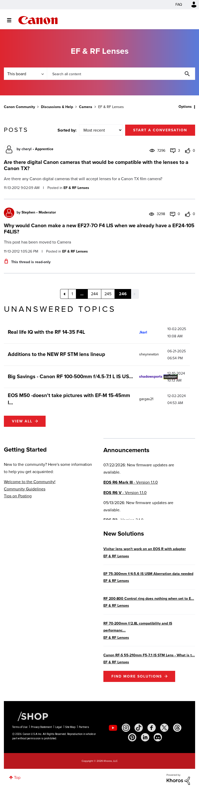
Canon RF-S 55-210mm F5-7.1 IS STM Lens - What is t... (149, 655)
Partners (84, 727)
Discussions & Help (57, 107)
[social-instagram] (126, 728)
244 (94, 294)
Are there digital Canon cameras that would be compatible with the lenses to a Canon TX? (96, 165)
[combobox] (121, 73)
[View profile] (9, 149)
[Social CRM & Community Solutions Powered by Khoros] (178, 779)
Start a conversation (160, 130)
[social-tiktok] (138, 728)
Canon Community (38, 20)
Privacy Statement (41, 727)
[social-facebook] (151, 728)
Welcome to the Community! (29, 482)
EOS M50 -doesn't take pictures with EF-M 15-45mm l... (69, 398)
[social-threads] (177, 728)
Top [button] (17, 777)
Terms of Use (19, 727)
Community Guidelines (24, 489)
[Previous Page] (64, 294)
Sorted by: (67, 130)
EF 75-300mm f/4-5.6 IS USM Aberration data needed (148, 573)
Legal (58, 727)
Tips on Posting (18, 496)
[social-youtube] (113, 728)
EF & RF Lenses (76, 188)
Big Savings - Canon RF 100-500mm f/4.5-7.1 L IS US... (70, 376)
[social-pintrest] (132, 737)
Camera (85, 107)
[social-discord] (158, 737)
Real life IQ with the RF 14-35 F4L (46, 332)
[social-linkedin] (145, 737)
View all (22, 421)
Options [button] (185, 106)
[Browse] (11, 20)
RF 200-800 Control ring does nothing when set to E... (148, 598)
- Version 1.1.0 (130, 482)
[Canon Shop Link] (30, 716)
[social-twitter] (164, 728)
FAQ (178, 4)
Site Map (70, 727)
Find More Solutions (136, 676)
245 (107, 294)
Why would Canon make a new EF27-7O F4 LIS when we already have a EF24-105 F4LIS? (99, 229)
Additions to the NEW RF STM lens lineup (56, 354)
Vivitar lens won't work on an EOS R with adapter (144, 549)
